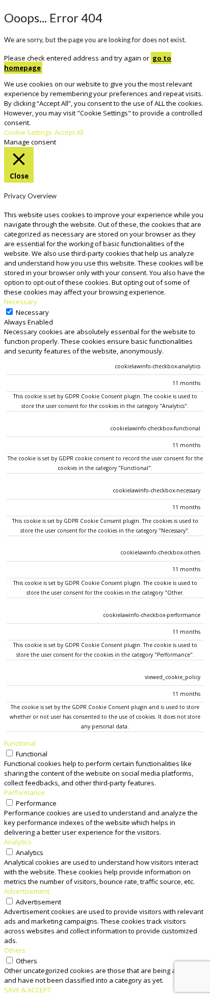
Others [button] (14, 950)
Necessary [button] (20, 301)
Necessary (32, 312)
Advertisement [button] (26, 891)
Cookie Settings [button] (28, 132)
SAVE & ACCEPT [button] (27, 989)
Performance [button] (24, 792)
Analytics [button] (18, 841)
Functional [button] (20, 743)
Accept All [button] (69, 132)
